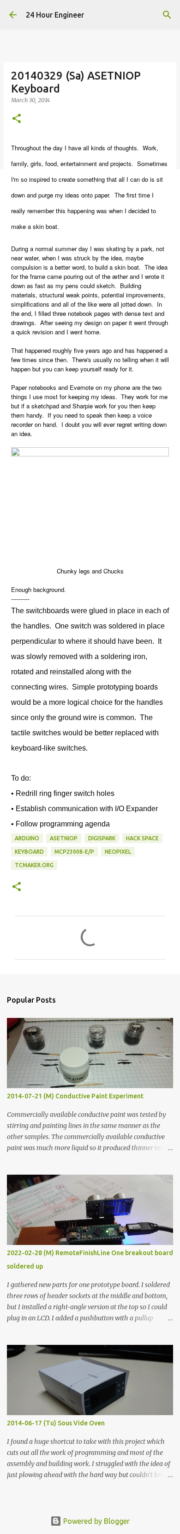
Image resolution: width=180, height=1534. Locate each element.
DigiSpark (101, 838)
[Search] (167, 15)
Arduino (27, 838)
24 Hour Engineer (55, 15)
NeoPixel (118, 852)
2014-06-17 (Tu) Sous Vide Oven (56, 1423)
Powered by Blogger (95, 1521)
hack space (142, 838)
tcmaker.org (34, 865)
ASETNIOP (64, 838)
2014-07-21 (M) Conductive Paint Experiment (75, 1096)
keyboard (29, 852)
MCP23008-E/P (74, 852)
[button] (16, 119)
